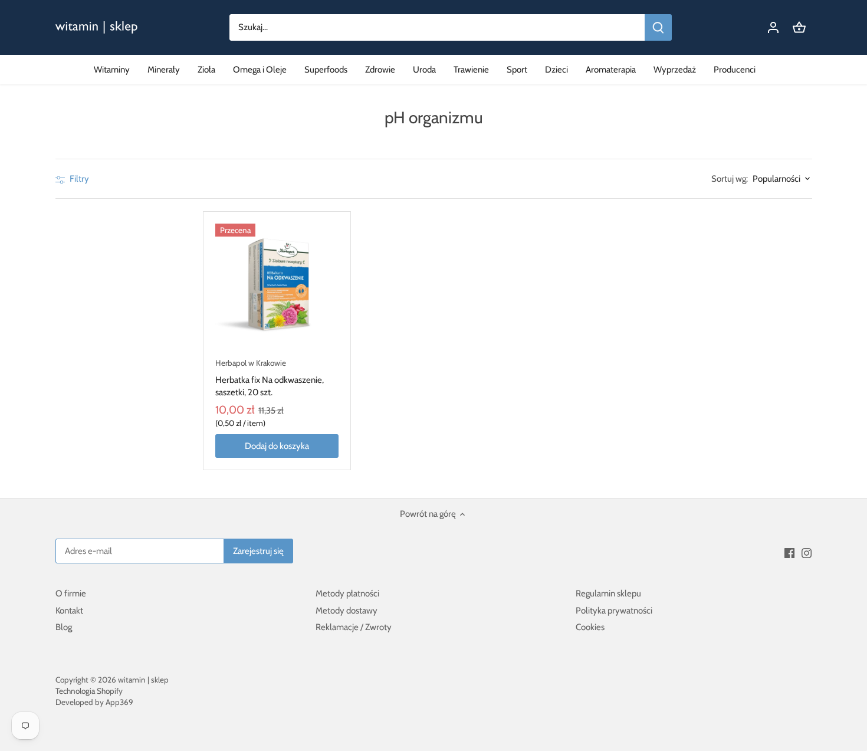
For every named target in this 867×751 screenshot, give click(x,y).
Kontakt (69, 610)
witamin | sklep (143, 679)
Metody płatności (347, 593)
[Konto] (773, 27)
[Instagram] (807, 553)
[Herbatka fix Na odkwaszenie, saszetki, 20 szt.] (277, 285)
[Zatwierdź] (658, 27)
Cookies (590, 627)
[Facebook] (789, 553)
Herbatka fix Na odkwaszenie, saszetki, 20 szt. (269, 378)
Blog (63, 627)
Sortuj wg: (729, 179)
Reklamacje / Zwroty (354, 627)
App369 (119, 702)
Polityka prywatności (614, 610)
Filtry (78, 178)
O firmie (70, 593)
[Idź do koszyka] (799, 27)
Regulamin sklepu (608, 593)
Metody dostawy (346, 610)
